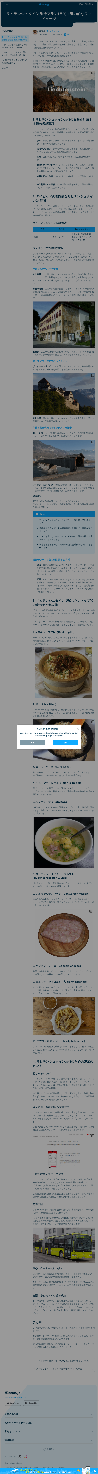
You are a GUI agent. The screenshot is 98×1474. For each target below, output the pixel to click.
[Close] (77, 728)
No (32, 743)
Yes (66, 743)
